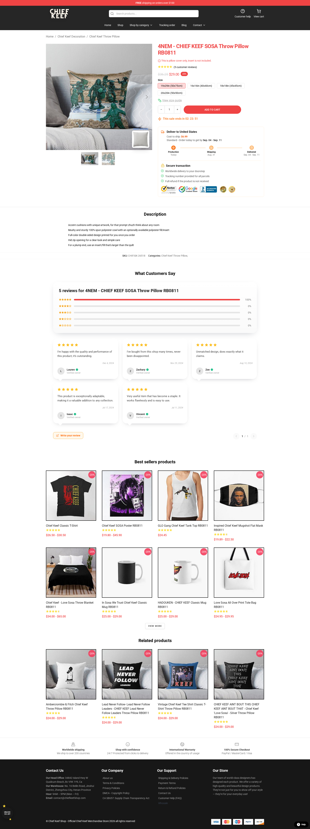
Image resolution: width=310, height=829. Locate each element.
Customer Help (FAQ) (170, 798)
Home (49, 36)
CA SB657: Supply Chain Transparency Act (126, 798)
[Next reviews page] (253, 436)
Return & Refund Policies (171, 788)
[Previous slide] (51, 97)
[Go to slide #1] (89, 158)
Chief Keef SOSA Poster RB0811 (122, 525)
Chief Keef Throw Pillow (104, 36)
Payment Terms (167, 783)
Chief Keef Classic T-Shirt (62, 525)
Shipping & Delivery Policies (173, 778)
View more (155, 626)
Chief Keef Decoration (71, 36)
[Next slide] (146, 97)
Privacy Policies (111, 788)
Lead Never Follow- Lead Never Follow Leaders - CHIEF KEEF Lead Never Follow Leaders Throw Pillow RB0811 (126, 709)
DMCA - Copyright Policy (116, 793)
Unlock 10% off (7, 813)
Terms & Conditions (113, 783)
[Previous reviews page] (236, 436)
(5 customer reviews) (185, 67)
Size (160, 80)
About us (108, 778)
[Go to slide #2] (108, 158)
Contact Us (164, 793)
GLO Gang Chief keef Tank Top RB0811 (183, 525)
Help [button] (303, 824)
